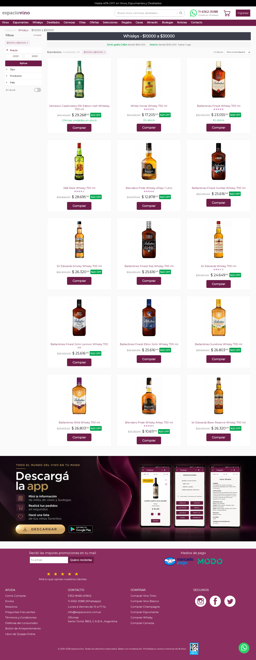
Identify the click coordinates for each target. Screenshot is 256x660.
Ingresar (243, 13)
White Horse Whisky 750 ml (149, 106)
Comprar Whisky (142, 617)
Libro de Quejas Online (20, 634)
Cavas (139, 22)
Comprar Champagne (145, 606)
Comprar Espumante (145, 612)
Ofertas (94, 22)
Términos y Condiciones (20, 617)
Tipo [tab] (12, 69)
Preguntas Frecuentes (20, 612)
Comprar (79, 127)
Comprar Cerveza (142, 623)
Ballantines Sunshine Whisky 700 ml (218, 344)
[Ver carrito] (227, 13)
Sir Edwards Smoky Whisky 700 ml (79, 266)
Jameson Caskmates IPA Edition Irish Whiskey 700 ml (79, 107)
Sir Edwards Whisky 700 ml (218, 266)
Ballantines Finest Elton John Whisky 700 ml (149, 344)
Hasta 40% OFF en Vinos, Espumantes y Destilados (128, 3)
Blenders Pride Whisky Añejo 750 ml (149, 422)
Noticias (182, 22)
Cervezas (69, 22)
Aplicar (23, 63)
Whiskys (38, 22)
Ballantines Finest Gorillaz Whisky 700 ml (218, 188)
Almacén (152, 22)
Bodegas (167, 22)
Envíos (9, 601)
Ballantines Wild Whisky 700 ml (79, 422)
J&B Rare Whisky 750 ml (79, 188)
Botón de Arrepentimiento (23, 628)
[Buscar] (180, 13)
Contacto (196, 22)
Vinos (5, 22)
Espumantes (20, 22)
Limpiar (37, 35)
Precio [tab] (14, 50)
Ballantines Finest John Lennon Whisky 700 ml (79, 346)
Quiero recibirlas (81, 560)
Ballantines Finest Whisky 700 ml (218, 106)
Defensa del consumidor (21, 623)
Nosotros (11, 606)
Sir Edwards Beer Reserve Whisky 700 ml (219, 422)
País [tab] (12, 82)
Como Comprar (15, 595)
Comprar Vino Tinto (143, 595)
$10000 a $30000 (17, 42)
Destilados (53, 22)
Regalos (126, 22)
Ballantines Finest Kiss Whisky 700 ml (149, 266)
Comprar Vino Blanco (145, 601)
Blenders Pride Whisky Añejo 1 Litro (149, 188)
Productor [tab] (16, 75)
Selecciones (110, 22)
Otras (82, 22)
